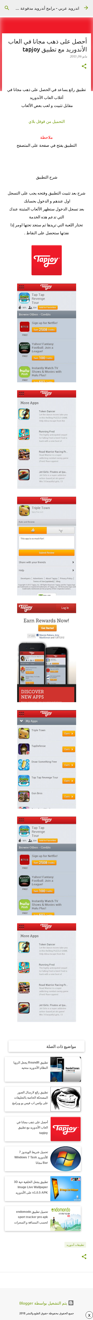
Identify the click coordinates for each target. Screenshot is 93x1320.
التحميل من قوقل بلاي (47, 121)
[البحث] (7, 8)
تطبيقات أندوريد (75, 1245)
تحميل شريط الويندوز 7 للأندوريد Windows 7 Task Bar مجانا (31, 1157)
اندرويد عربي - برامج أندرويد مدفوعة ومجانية (43, 8)
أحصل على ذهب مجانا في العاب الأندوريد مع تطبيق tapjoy (32, 1128)
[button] (84, 66)
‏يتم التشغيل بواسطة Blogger (43, 1302)
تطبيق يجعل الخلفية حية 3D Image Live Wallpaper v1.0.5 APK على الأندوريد (31, 1187)
